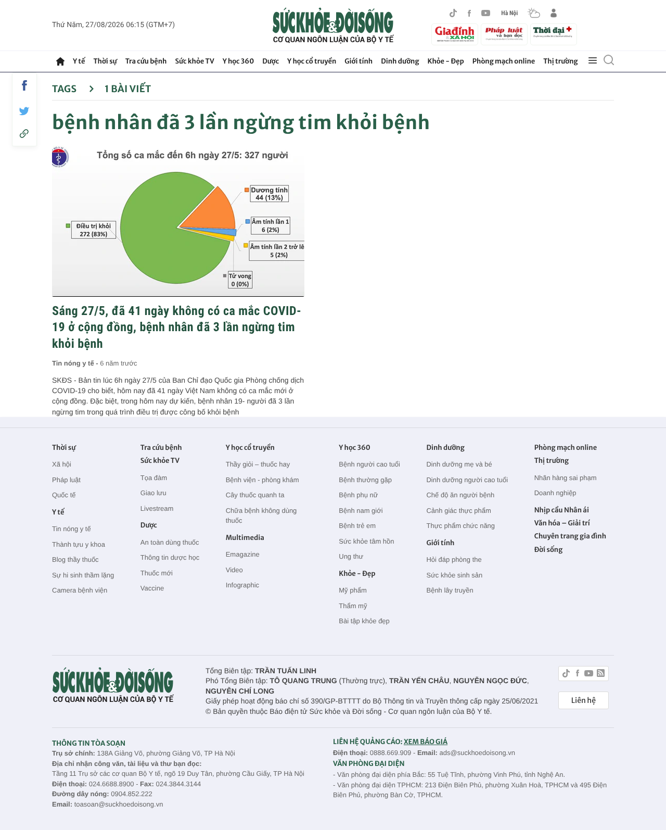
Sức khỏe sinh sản (454, 575)
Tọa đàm (153, 478)
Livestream (157, 508)
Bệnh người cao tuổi (369, 464)
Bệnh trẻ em (357, 526)
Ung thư (351, 556)
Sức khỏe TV (194, 61)
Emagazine (243, 554)
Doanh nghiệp (555, 493)
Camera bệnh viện (79, 590)
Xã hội (61, 464)
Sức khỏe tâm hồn (366, 541)
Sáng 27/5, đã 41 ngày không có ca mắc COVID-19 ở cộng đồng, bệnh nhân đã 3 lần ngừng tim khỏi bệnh (176, 327)
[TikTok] (453, 13)
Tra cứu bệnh (146, 61)
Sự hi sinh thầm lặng (83, 575)
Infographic (242, 585)
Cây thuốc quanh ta (255, 495)
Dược (270, 61)
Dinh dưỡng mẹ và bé (459, 464)
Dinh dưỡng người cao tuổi (467, 480)
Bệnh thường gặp (365, 480)
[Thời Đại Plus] (553, 33)
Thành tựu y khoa (78, 544)
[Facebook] (469, 13)
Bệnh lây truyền (449, 590)
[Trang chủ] (60, 61)
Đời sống (548, 550)
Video (234, 570)
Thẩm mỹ (353, 606)
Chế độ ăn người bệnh (460, 495)
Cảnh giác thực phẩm (458, 510)
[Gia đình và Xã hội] (454, 34)
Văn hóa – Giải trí (562, 523)
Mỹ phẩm (352, 590)
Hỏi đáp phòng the (453, 559)
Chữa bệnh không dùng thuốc (261, 516)
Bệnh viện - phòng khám (262, 480)
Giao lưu (153, 493)
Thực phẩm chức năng (460, 526)
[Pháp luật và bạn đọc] (504, 34)
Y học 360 (238, 61)
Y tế (79, 61)
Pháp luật (66, 480)
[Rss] (601, 674)
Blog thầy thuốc (75, 559)
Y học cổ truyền (311, 61)
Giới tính (358, 61)
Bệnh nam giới (360, 510)
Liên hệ (583, 700)
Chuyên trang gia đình (570, 536)
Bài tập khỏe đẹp (364, 621)
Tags (65, 89)
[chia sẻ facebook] (24, 85)
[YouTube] (486, 13)
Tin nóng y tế (71, 529)
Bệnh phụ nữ (358, 495)
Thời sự (105, 61)
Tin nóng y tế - (76, 363)
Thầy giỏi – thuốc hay (258, 464)
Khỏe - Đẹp (446, 61)
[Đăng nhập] (553, 13)
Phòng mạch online (503, 61)
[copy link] (24, 133)
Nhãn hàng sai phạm (565, 478)
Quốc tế (64, 495)
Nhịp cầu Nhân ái (561, 510)
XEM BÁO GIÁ (425, 741)
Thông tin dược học (169, 557)
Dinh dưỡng (400, 61)
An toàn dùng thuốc (169, 542)
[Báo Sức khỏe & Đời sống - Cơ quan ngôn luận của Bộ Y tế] (333, 25)
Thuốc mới (156, 573)
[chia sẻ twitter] (24, 111)
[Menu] (592, 61)
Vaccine (152, 588)
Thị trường (560, 61)
